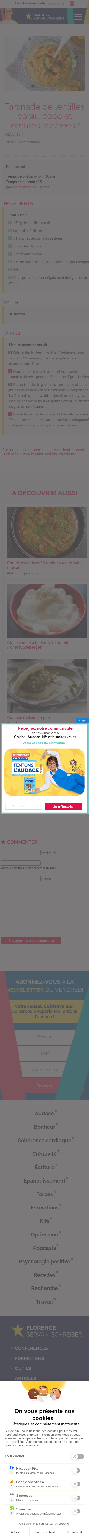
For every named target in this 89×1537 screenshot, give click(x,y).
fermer (82, 720)
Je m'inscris (63, 806)
